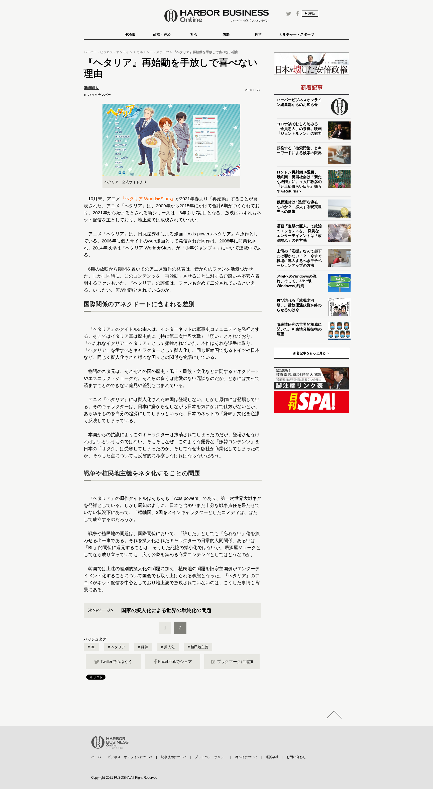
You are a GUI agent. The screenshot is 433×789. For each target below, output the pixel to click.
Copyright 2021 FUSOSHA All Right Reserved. (124, 777)
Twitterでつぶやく (116, 662)
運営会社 (272, 757)
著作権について (246, 757)
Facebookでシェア (175, 662)
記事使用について (174, 757)
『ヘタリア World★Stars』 (147, 198)
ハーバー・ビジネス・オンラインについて (122, 757)
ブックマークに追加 (232, 661)
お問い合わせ (296, 757)
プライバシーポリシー (211, 757)
